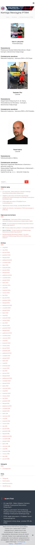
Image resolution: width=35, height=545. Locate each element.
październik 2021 (7, 353)
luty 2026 (5, 250)
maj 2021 (5, 363)
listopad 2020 (6, 375)
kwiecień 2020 (6, 393)
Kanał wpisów (6, 481)
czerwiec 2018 (6, 446)
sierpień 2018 (6, 441)
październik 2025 (7, 260)
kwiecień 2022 (6, 343)
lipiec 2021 (5, 360)
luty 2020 (5, 398)
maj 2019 (5, 418)
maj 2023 (5, 315)
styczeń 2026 (6, 252)
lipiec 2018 (5, 443)
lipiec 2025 (5, 265)
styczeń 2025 (6, 270)
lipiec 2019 (5, 413)
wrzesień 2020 (7, 380)
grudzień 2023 (6, 300)
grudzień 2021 (6, 350)
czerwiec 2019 (6, 416)
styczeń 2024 (6, 297)
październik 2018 (7, 436)
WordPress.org (6, 486)
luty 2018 (5, 456)
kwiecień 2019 (6, 421)
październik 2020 (7, 378)
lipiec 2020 (5, 385)
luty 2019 (5, 426)
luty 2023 (5, 323)
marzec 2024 (6, 292)
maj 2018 (5, 448)
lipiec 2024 (5, 282)
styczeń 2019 (6, 428)
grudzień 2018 (6, 431)
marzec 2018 (6, 453)
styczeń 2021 (6, 373)
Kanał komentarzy (7, 483)
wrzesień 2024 (6, 277)
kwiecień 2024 (6, 290)
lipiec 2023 (5, 313)
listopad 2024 (6, 272)
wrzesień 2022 (6, 335)
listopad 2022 (6, 330)
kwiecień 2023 (6, 318)
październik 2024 (7, 275)
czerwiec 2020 (6, 388)
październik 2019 (7, 406)
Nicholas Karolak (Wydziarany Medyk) (12, 234)
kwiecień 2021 (6, 365)
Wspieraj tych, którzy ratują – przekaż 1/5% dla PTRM (16, 205)
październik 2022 (7, 333)
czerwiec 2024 (6, 285)
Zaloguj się (5, 478)
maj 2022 (5, 340)
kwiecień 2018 (6, 451)
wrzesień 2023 (6, 307)
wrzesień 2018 (6, 438)
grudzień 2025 (6, 255)
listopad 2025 (6, 257)
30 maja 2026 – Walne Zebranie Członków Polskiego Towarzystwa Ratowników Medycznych (17, 505)
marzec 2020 (6, 396)
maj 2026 (5, 247)
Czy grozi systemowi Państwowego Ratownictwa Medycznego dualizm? (17, 236)
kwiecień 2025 (6, 267)
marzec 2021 (6, 368)
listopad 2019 (6, 403)
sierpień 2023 (6, 310)
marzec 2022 (6, 345)
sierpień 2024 (6, 280)
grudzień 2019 (6, 401)
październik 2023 (7, 305)
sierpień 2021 (6, 358)
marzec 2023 (6, 320)
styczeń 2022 (6, 348)
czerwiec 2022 (6, 338)
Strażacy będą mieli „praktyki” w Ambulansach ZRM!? (19, 227)
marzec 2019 (6, 423)
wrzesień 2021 (6, 355)
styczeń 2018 (6, 458)
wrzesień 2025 (6, 262)
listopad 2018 (6, 433)
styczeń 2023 (6, 325)
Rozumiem (18, 543)
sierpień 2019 (6, 411)
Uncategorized (6, 468)
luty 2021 (5, 370)
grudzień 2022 (6, 328)
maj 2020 (5, 391)
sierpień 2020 (6, 383)
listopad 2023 (6, 302)
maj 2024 (5, 287)
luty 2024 (5, 295)
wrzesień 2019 (6, 408)
